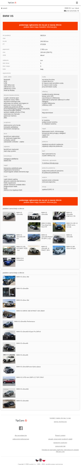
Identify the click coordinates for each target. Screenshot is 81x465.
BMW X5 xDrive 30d (22, 277)
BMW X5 (68, 8)
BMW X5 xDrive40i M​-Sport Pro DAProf (28, 331)
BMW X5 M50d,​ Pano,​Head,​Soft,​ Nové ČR (46, 225)
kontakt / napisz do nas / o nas (60, 418)
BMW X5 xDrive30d (22, 389)
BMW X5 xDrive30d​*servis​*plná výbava (28, 367)
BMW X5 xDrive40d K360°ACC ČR (70, 214)
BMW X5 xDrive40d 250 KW (20, 236)
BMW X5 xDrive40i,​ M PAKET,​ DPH (45, 248)
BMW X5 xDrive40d (22, 401)
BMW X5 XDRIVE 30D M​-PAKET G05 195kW (30, 311)
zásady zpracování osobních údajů (60, 439)
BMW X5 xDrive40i (22, 343)
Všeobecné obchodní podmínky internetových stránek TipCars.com (60, 450)
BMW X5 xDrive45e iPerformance (24, 321)
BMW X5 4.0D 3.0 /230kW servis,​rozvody (72, 225)
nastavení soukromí (60, 442)
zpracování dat (60, 446)
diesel (77, 8)
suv (73, 8)
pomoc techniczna (60, 422)
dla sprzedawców (21, 435)
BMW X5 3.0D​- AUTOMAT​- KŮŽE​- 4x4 (22, 248)
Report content (60, 435)
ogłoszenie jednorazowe (21, 439)
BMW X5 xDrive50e (22, 288)
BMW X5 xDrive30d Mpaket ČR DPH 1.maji (47, 236)
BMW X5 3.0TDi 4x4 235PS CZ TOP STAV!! (30, 377)
